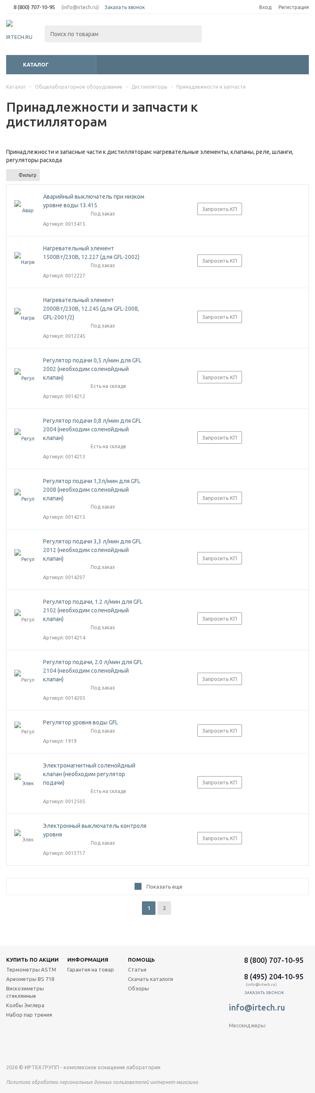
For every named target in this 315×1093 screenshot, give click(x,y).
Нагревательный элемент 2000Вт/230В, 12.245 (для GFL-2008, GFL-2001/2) (91, 309)
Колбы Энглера (25, 1005)
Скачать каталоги (150, 979)
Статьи (137, 969)
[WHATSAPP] (268, 1039)
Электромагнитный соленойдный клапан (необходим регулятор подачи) (89, 774)
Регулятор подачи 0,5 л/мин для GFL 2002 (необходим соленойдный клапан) (92, 369)
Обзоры (138, 988)
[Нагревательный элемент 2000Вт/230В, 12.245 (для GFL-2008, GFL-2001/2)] (24, 318)
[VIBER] (252, 1039)
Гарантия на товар (90, 969)
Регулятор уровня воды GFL (80, 722)
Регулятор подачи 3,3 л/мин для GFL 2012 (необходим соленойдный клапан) (92, 550)
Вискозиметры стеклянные (25, 992)
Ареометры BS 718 (30, 979)
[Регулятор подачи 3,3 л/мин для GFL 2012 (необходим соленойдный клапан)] (24, 559)
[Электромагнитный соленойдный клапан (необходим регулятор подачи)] (24, 783)
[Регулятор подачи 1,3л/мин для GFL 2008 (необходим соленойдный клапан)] (24, 499)
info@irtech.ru (257, 1007)
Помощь (141, 959)
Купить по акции (32, 959)
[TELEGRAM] (235, 1039)
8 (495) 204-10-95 (274, 976)
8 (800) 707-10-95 (34, 7)
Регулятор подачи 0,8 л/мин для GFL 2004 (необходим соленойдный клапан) (92, 429)
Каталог (36, 64)
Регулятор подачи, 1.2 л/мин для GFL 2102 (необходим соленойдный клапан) (93, 610)
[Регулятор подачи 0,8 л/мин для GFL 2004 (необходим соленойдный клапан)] (24, 438)
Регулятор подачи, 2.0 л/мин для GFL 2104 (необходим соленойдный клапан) (93, 671)
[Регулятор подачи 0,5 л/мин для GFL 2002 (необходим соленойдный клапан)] (24, 378)
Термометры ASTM (31, 969)
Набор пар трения (29, 1014)
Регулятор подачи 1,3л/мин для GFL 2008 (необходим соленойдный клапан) (91, 490)
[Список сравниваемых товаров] (218, 34)
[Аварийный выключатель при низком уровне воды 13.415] (24, 210)
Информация (87, 959)
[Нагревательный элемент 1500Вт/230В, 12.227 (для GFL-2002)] (24, 262)
